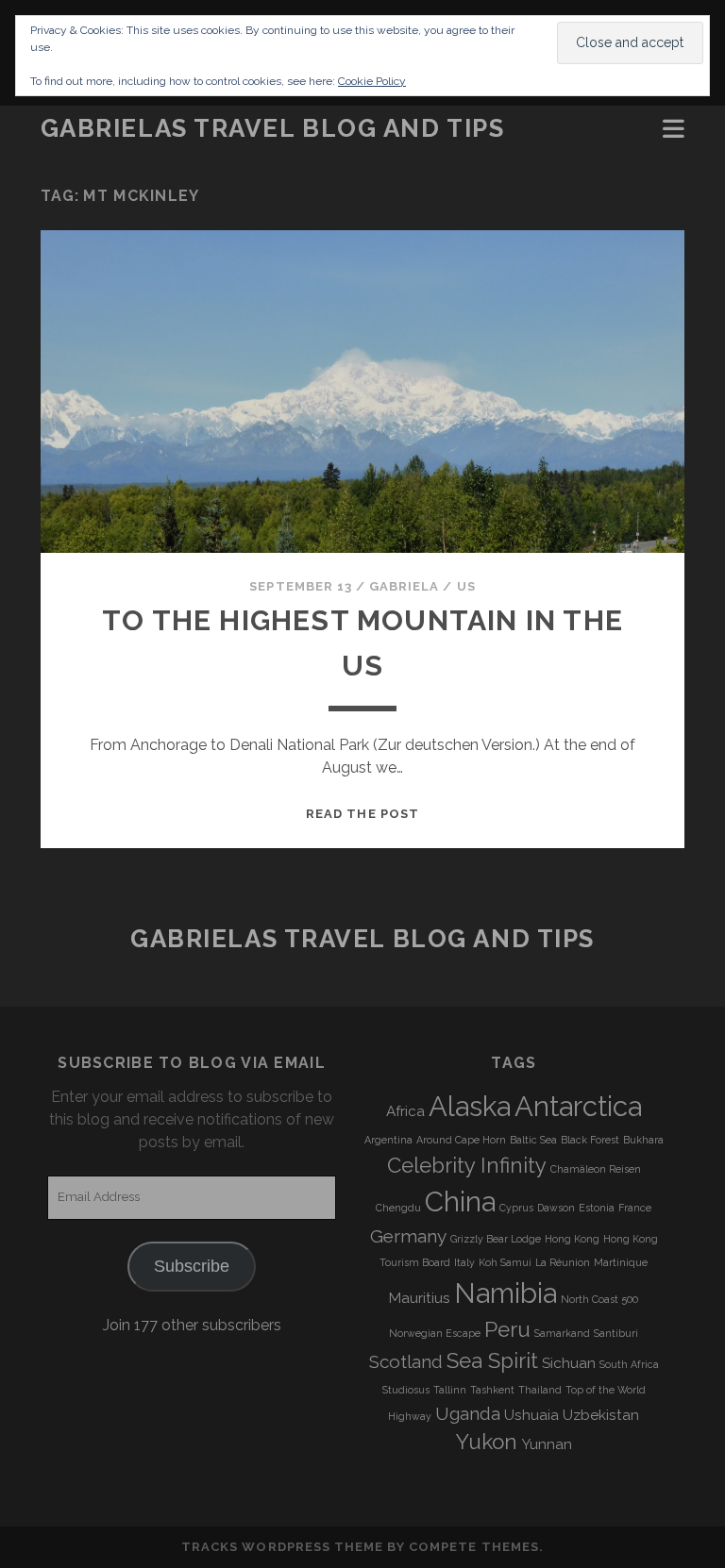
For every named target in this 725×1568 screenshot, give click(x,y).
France (634, 1207)
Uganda (467, 1413)
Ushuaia (531, 1415)
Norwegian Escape (435, 1333)
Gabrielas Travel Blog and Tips (273, 128)
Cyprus (516, 1207)
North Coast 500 (599, 1299)
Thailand (540, 1389)
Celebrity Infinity (467, 1165)
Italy (464, 1262)
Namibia (505, 1292)
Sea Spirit (492, 1360)
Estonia (597, 1207)
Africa (405, 1111)
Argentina (388, 1139)
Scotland (406, 1361)
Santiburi (616, 1333)
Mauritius (419, 1298)
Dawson (556, 1207)
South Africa (629, 1364)
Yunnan (546, 1444)
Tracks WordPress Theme (282, 1547)
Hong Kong (572, 1238)
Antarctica (578, 1106)
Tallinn (449, 1389)
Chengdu (398, 1207)
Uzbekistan (601, 1415)
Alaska (470, 1106)
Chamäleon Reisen (595, 1169)
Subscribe (191, 1266)
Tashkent (492, 1389)
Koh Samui (505, 1262)
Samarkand (562, 1333)
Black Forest (590, 1139)
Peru (507, 1329)
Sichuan (569, 1363)
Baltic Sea (533, 1139)
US (466, 586)
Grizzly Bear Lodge (495, 1238)
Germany (408, 1236)
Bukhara (643, 1139)
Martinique (621, 1262)
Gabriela (404, 586)
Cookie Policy (372, 81)
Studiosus (406, 1389)
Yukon (486, 1441)
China (460, 1201)
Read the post (362, 814)
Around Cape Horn (461, 1139)
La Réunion (562, 1262)
